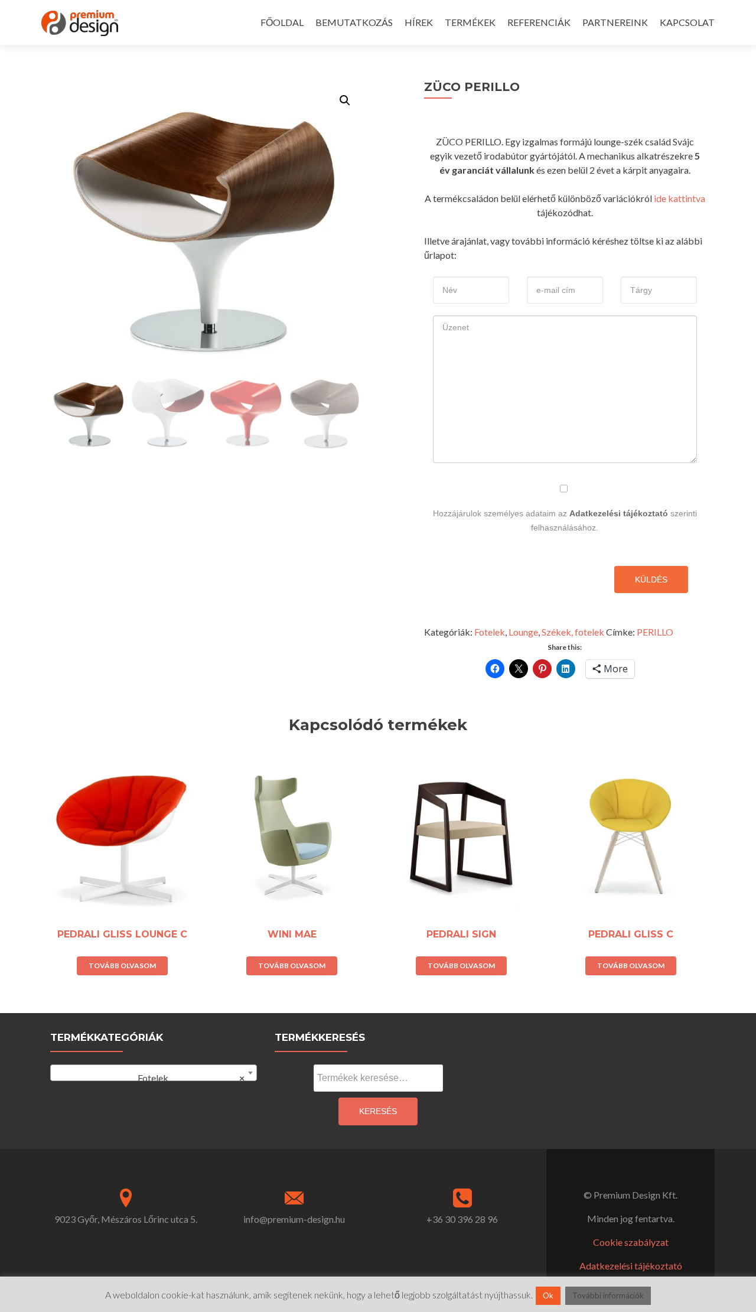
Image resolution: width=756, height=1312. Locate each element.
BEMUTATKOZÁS (354, 22)
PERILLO (655, 631)
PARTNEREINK (615, 22)
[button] (345, 100)
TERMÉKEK (470, 22)
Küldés (651, 579)
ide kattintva (679, 198)
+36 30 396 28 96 (462, 1219)
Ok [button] (548, 1295)
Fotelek (489, 631)
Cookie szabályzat (631, 1242)
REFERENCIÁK (539, 22)
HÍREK (419, 22)
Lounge (523, 631)
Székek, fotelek (573, 631)
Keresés (378, 1111)
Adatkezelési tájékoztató (618, 513)
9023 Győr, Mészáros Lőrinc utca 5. (125, 1219)
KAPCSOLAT (687, 22)
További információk (608, 1295)
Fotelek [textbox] (186, 1077)
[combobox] (153, 1072)
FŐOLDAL (282, 22)
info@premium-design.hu (294, 1219)
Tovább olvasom (122, 965)
